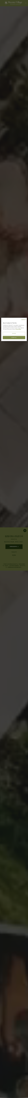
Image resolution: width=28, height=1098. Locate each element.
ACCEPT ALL (14, 337)
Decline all (23, 319)
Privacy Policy (18, 329)
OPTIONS (14, 333)
